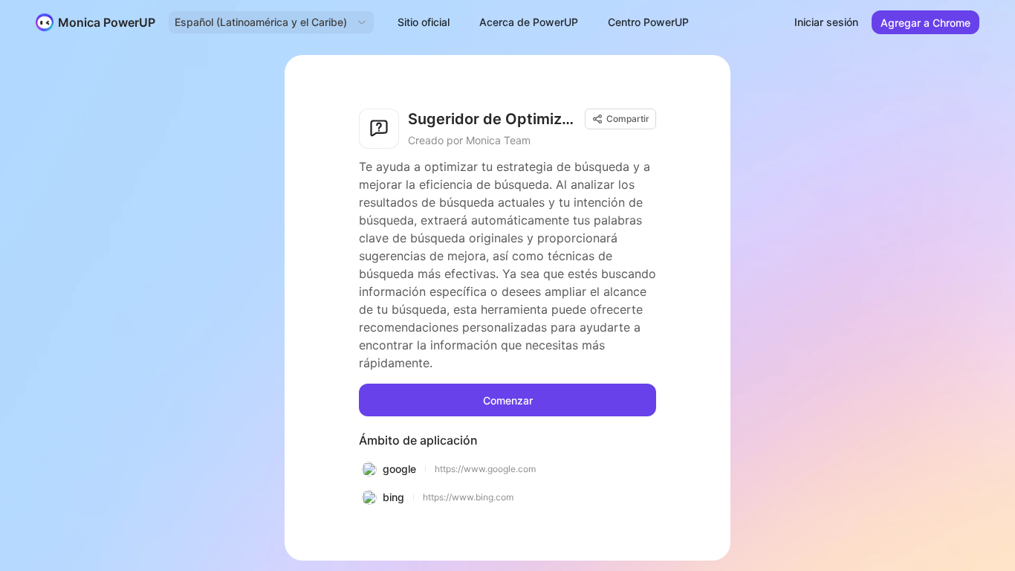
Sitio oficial (424, 22)
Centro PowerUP (648, 22)
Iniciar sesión (826, 22)
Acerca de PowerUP (528, 22)
